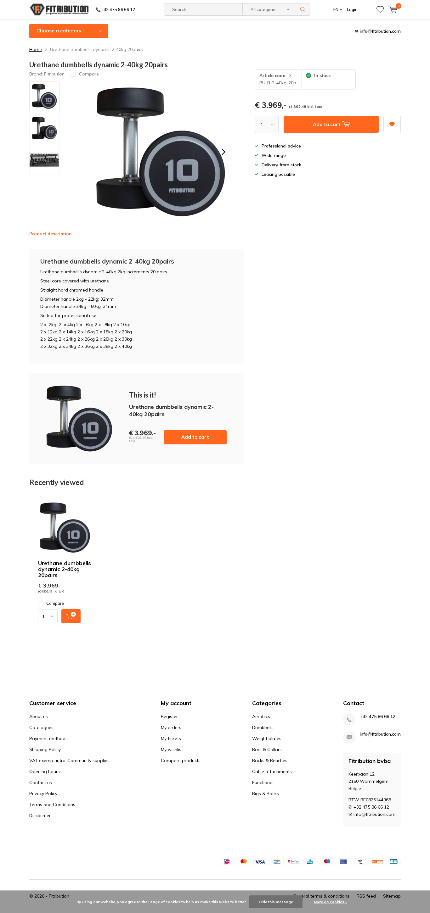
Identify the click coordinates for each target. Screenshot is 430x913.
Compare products (181, 760)
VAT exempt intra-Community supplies (69, 760)
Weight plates (266, 738)
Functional (263, 782)
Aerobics (261, 716)
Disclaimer (40, 815)
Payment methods (48, 738)
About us (38, 716)
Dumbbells (263, 727)
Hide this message (276, 901)
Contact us (40, 782)
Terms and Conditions (52, 804)
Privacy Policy (43, 793)
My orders (171, 727)
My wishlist (172, 749)
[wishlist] (380, 9)
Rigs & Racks (265, 793)
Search (302, 9)
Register (169, 716)
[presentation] (223, 151)
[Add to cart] (71, 616)
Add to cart (195, 437)
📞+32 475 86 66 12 (115, 9)
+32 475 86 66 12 (377, 716)
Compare (55, 603)
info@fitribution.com (380, 734)
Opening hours (44, 771)
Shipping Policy (45, 749)
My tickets (171, 738)
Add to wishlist (392, 124)
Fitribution (54, 74)
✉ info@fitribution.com (378, 31)
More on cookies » (330, 901)
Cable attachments (272, 771)
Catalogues (41, 727)
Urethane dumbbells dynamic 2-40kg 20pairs (64, 569)
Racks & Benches (269, 760)
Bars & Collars (267, 749)
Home (35, 49)
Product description (50, 234)
